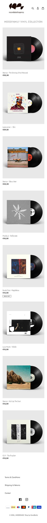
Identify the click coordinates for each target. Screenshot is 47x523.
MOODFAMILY (19, 515)
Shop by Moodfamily (31, 515)
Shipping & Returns (12, 485)
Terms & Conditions (12, 477)
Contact (8, 493)
